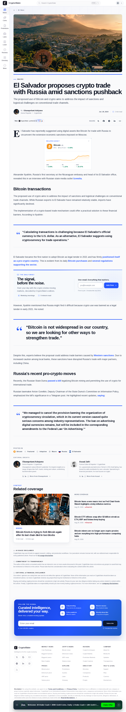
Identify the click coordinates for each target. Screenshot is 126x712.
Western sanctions (104, 355)
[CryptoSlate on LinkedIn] (23, 663)
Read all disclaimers (68, 697)
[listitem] (17, 451)
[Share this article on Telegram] (109, 121)
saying (100, 395)
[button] (4, 67)
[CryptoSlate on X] (17, 657)
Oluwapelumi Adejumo (33, 110)
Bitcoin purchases (77, 261)
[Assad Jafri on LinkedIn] (82, 476)
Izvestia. (77, 178)
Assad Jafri (84, 462)
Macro (20, 79)
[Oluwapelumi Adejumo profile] (16, 464)
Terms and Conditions (56, 689)
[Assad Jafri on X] (80, 476)
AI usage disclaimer (45, 555)
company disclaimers (110, 583)
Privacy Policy (72, 689)
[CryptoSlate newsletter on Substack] (29, 657)
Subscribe (110, 623)
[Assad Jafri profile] (73, 464)
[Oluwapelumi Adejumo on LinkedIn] (25, 476)
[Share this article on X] (98, 121)
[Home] (14, 10)
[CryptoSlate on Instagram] (29, 663)
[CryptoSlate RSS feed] (17, 670)
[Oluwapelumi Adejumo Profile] (16, 112)
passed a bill (54, 381)
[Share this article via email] (120, 121)
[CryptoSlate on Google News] (23, 657)
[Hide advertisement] (119, 705)
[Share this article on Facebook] (104, 121)
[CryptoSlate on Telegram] (17, 663)
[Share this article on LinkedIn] (114, 121)
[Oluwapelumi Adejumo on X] (23, 476)
